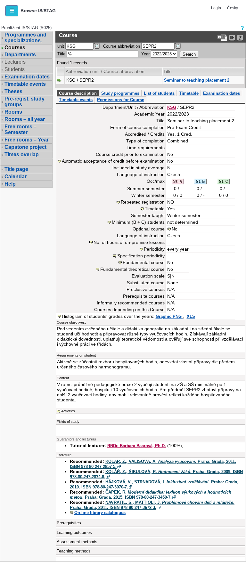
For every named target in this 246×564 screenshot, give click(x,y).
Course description (78, 93)
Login (216, 8)
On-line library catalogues (100, 512)
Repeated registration (143, 202)
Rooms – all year (24, 119)
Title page (16, 169)
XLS (191, 316)
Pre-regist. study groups (24, 101)
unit (60, 46)
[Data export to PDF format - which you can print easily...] (222, 37)
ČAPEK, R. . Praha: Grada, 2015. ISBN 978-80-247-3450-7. (150, 495)
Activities (68, 411)
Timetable (189, 93)
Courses (14, 48)
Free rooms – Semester (20, 129)
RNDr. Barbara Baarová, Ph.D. (136, 445)
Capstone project (25, 147)
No (174, 228)
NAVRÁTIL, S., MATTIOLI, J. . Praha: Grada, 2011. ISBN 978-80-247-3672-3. (152, 505)
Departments (20, 54)
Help (10, 184)
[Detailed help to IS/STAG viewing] (240, 37)
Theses (13, 91)
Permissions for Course (120, 99)
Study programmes (120, 93)
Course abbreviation (121, 46)
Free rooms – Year (26, 139)
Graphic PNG (169, 316)
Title (61, 54)
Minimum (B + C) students (138, 222)
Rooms (13, 112)
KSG (171, 107)
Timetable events (25, 84)
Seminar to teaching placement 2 (196, 80)
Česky (232, 8)
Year (145, 54)
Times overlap (21, 154)
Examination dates (27, 76)
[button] (11, 10)
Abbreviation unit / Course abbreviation (105, 71)
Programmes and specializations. (25, 37)
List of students (159, 93)
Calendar (15, 176)
